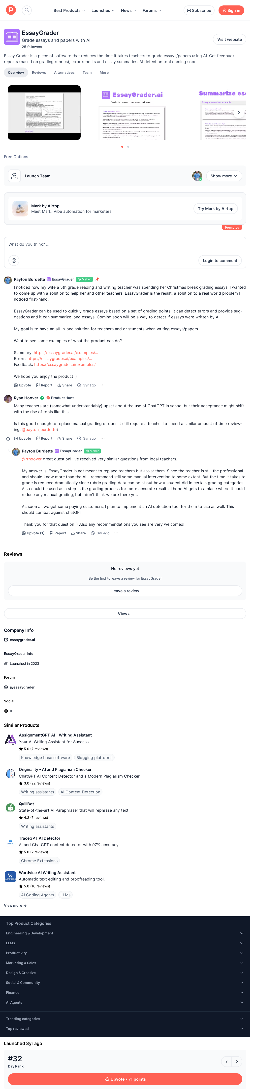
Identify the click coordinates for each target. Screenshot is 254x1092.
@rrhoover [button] (32, 458)
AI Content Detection (80, 791)
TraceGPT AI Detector (39, 838)
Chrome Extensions (39, 860)
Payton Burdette (29, 279)
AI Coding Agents (37, 894)
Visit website (229, 39)
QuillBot (26, 803)
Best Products (67, 10)
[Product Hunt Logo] (11, 10)
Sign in (233, 10)
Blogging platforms (94, 757)
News (126, 10)
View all (125, 613)
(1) (36, 533)
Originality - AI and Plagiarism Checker (55, 769)
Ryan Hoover (26, 397)
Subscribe (201, 10)
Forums (150, 10)
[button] (104, 72)
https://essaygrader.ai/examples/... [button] (66, 352)
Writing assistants (37, 791)
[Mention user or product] (13, 260)
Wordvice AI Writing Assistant (47, 872)
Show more (221, 175)
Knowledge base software (45, 757)
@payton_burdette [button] (39, 429)
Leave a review (125, 590)
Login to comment (220, 260)
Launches (101, 10)
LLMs (65, 894)
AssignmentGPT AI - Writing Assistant (55, 735)
